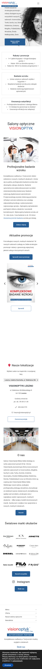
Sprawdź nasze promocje (21, 257)
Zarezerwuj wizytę (21, 419)
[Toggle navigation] (38, 3)
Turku (16, 473)
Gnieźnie (28, 473)
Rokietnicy (32, 476)
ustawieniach (17, 661)
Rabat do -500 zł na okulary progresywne (22, 66)
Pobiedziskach (14, 479)
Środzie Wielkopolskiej (20, 476)
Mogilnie (34, 470)
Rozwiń (21, 513)
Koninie (21, 473)
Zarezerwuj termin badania (13, 218)
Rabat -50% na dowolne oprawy (22, 63)
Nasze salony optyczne (14, 42)
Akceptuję (8, 665)
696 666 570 (22, 407)
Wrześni (29, 479)
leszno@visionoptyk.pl (22, 412)
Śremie (6, 479)
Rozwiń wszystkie (21, 574)
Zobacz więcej (21, 225)
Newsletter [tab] (9, 620)
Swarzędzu (8, 476)
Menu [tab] (7, 610)
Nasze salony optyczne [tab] (13, 617)
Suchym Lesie (8, 473)
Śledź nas (21, 589)
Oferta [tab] (7, 613)
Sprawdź (21, 308)
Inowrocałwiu (25, 470)
